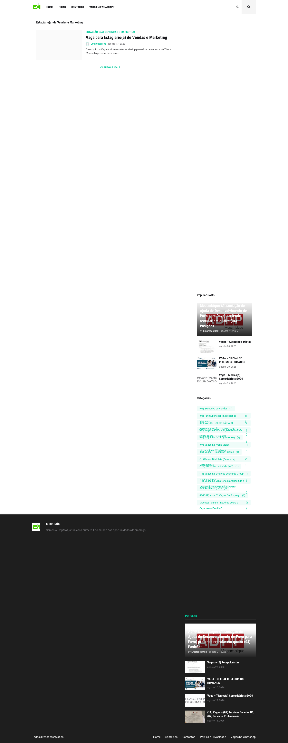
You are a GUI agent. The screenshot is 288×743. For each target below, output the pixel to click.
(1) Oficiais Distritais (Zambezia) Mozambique (223, 460)
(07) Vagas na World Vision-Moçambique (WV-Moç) (223, 445)
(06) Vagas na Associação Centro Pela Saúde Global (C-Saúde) (223, 431)
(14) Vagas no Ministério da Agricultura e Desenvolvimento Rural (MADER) (223, 481)
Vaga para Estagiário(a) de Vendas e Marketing (126, 37)
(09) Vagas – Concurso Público (219, 451)
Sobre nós (171, 737)
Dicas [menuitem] (62, 7)
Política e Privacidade (213, 737)
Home (156, 737)
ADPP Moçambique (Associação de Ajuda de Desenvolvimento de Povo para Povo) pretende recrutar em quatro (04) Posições (223, 313)
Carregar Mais (110, 67)
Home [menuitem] (49, 7)
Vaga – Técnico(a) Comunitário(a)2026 (231, 377)
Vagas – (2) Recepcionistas (235, 342)
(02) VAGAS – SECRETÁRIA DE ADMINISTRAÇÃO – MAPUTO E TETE (223, 424)
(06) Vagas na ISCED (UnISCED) (219, 437)
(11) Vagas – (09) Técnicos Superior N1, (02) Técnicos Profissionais (230, 714)
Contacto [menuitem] (77, 7)
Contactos (188, 737)
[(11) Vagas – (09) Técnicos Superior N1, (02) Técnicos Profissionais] (195, 717)
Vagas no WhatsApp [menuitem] (101, 7)
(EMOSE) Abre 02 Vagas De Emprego (222, 495)
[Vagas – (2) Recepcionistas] (206, 346)
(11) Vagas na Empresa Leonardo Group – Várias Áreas (223, 474)
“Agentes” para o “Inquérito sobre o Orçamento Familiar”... (223, 503)
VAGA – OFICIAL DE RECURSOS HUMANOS (232, 360)
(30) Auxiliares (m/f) (213, 488)
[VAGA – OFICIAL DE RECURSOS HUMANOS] (206, 363)
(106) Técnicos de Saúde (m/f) (219, 466)
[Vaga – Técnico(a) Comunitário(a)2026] (206, 379)
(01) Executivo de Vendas (216, 408)
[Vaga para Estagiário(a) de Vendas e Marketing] (59, 45)
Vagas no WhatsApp (243, 737)
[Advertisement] (224, 94)
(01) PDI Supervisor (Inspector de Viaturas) (223, 416)
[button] (238, 7)
